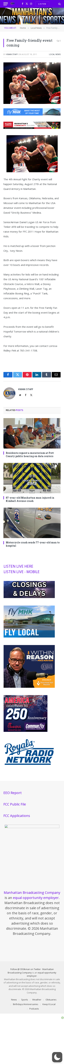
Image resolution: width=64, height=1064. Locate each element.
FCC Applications (16, 815)
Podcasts (34, 1008)
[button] (57, 1057)
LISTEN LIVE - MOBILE (22, 571)
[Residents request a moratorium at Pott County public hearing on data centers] (32, 433)
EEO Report (12, 792)
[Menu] (5, 4)
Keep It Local (48, 1004)
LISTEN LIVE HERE (18, 566)
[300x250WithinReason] (29, 686)
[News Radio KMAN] (12, 4)
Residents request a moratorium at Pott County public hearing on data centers (30, 454)
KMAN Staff (12, 54)
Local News (55, 54)
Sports (24, 999)
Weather (36, 999)
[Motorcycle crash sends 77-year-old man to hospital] (32, 523)
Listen (42, 4)
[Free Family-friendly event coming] (32, 103)
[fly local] (29, 636)
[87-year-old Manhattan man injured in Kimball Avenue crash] (32, 478)
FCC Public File (14, 804)
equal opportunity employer (36, 897)
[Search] (59, 4)
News (14, 999)
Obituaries (51, 999)
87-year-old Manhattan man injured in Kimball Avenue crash (30, 499)
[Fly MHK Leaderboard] (32, 114)
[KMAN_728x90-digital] (32, 128)
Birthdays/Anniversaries (25, 1004)
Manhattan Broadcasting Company (32, 892)
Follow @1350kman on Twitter (25, 969)
